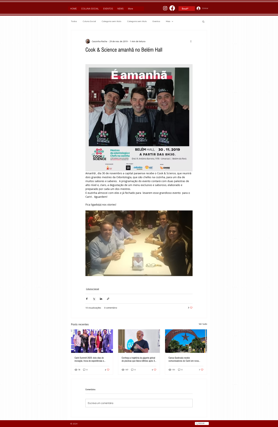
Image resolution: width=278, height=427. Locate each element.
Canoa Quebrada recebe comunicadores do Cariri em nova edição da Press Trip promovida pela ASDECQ (185, 359)
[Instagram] (165, 8)
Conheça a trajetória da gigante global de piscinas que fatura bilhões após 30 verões (139, 359)
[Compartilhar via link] (108, 298)
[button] (203, 21)
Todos (74, 21)
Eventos (156, 21)
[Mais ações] (191, 41)
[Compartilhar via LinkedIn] (101, 298)
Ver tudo (203, 324)
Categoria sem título (111, 21)
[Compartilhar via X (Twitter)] (94, 298)
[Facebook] (172, 8)
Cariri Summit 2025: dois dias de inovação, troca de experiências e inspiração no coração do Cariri (89, 359)
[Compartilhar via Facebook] (86, 298)
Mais (168, 21)
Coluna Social (89, 21)
